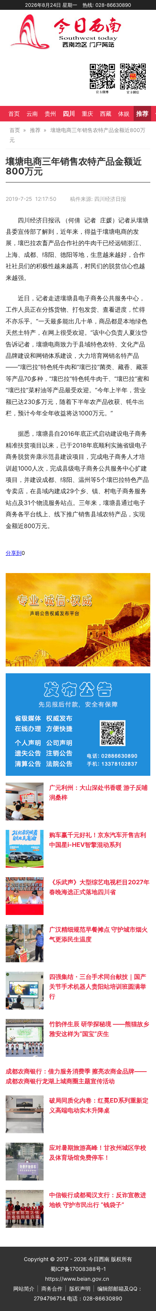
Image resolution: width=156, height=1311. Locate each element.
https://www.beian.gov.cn (77, 1278)
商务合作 (51, 1288)
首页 (14, 113)
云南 (32, 113)
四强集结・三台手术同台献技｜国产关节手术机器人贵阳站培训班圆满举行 (97, 986)
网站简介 (23, 1288)
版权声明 (79, 1288)
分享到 (14, 553)
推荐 (142, 113)
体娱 (123, 113)
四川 (69, 113)
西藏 (105, 113)
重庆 (87, 113)
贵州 (50, 113)
